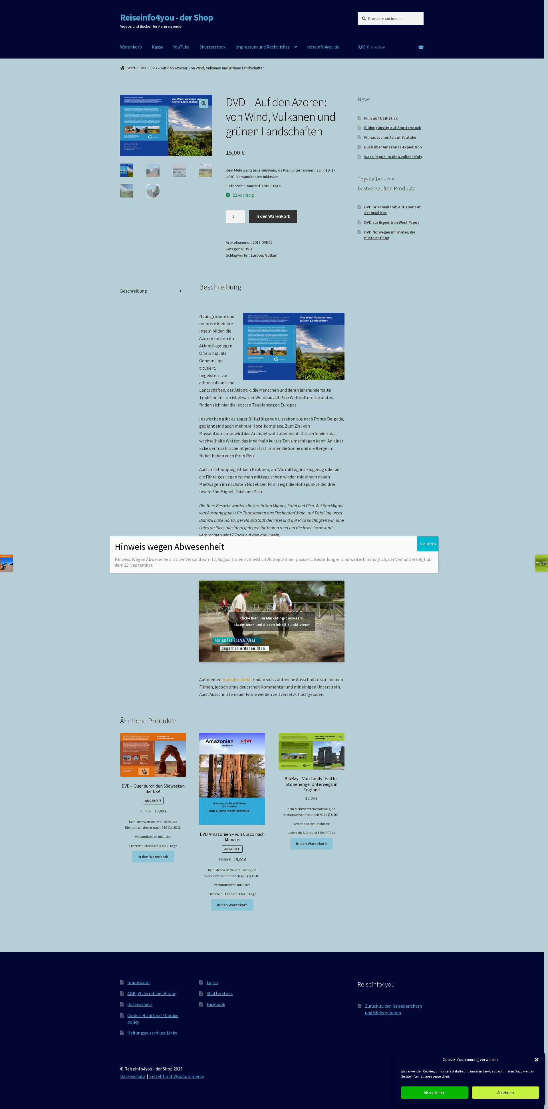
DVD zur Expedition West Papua (392, 222)
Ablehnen (505, 1092)
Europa (257, 255)
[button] (536, 1059)
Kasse (157, 47)
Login (212, 982)
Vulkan (271, 255)
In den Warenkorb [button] (153, 856)
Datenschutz (139, 1004)
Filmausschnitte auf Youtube (390, 137)
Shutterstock (212, 47)
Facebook (216, 1004)
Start (131, 68)
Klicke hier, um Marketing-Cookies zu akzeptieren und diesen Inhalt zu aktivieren (272, 621)
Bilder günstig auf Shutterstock (392, 127)
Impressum (138, 982)
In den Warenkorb (273, 216)
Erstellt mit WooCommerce (176, 1076)
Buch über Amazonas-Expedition (393, 147)
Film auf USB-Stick (381, 118)
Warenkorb (131, 47)
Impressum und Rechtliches (262, 47)
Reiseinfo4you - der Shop (166, 17)
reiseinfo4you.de (323, 47)
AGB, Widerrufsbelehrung (152, 993)
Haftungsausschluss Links (152, 1033)
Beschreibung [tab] (133, 291)
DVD (143, 68)
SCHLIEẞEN (428, 544)
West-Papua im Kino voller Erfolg (393, 156)
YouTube (181, 47)
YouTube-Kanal (237, 679)
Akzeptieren (435, 1092)
